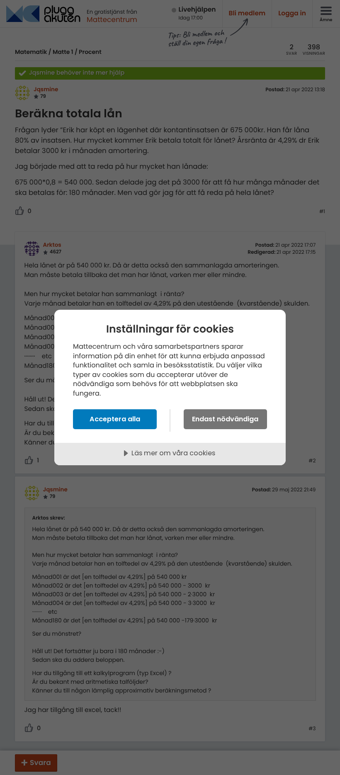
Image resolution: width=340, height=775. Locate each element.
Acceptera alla (115, 419)
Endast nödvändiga (225, 419)
